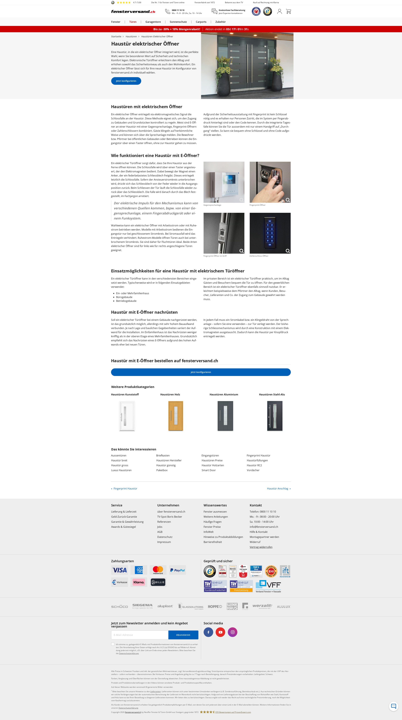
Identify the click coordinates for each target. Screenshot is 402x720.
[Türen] (138, 22)
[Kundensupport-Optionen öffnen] (394, 706)
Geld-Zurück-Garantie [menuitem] (124, 516)
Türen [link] (132, 22)
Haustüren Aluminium (224, 394)
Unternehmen (168, 505)
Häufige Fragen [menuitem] (213, 521)
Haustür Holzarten (213, 465)
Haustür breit (119, 460)
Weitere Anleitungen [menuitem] (216, 516)
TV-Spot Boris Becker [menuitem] (169, 516)
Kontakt (256, 505)
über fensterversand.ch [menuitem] (171, 511)
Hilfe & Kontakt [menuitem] (259, 532)
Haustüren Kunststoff (125, 394)
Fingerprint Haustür (258, 455)
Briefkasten (163, 455)
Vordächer (253, 470)
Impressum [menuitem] (164, 542)
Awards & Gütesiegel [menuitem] (123, 527)
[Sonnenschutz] (188, 22)
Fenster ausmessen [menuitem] (215, 511)
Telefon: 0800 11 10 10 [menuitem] (263, 511)
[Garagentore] (162, 22)
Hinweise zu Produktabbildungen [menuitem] (223, 537)
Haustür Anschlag (278, 488)
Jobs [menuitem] (159, 527)
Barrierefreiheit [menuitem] (213, 542)
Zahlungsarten (122, 561)
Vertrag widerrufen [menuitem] (261, 547)
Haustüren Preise (212, 460)
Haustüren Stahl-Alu (272, 394)
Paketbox (161, 470)
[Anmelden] (279, 11)
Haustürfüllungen (257, 460)
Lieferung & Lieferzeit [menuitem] (123, 511)
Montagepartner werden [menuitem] (264, 537)
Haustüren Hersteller (169, 460)
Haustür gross (119, 465)
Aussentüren (118, 455)
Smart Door (209, 470)
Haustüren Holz (170, 394)
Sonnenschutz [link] (178, 22)
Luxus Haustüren (121, 470)
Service (116, 505)
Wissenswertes (215, 505)
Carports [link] (201, 22)
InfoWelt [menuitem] (209, 532)
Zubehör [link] (220, 22)
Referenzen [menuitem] (164, 521)
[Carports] (208, 22)
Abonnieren (183, 634)
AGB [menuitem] (159, 532)
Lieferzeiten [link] (155, 691)
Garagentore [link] (153, 22)
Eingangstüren (210, 455)
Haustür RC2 (254, 465)
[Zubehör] (227, 22)
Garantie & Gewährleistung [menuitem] (127, 521)
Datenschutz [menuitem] (164, 537)
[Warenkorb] (288, 11)
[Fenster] (122, 22)
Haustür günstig (166, 465)
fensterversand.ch (133, 712)
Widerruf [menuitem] (255, 542)
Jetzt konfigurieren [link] (126, 80)
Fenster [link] (115, 22)
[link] (126, 2)
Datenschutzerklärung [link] (128, 708)
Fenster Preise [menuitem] (212, 527)
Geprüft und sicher (218, 561)
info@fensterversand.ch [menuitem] (264, 527)
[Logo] (133, 11)
